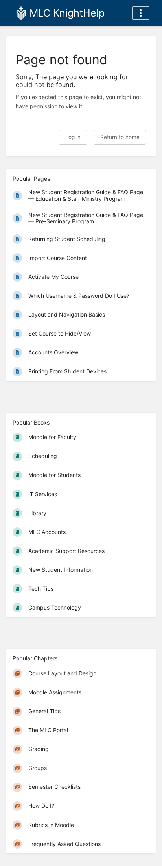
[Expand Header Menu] (140, 13)
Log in (73, 137)
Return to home (120, 137)
